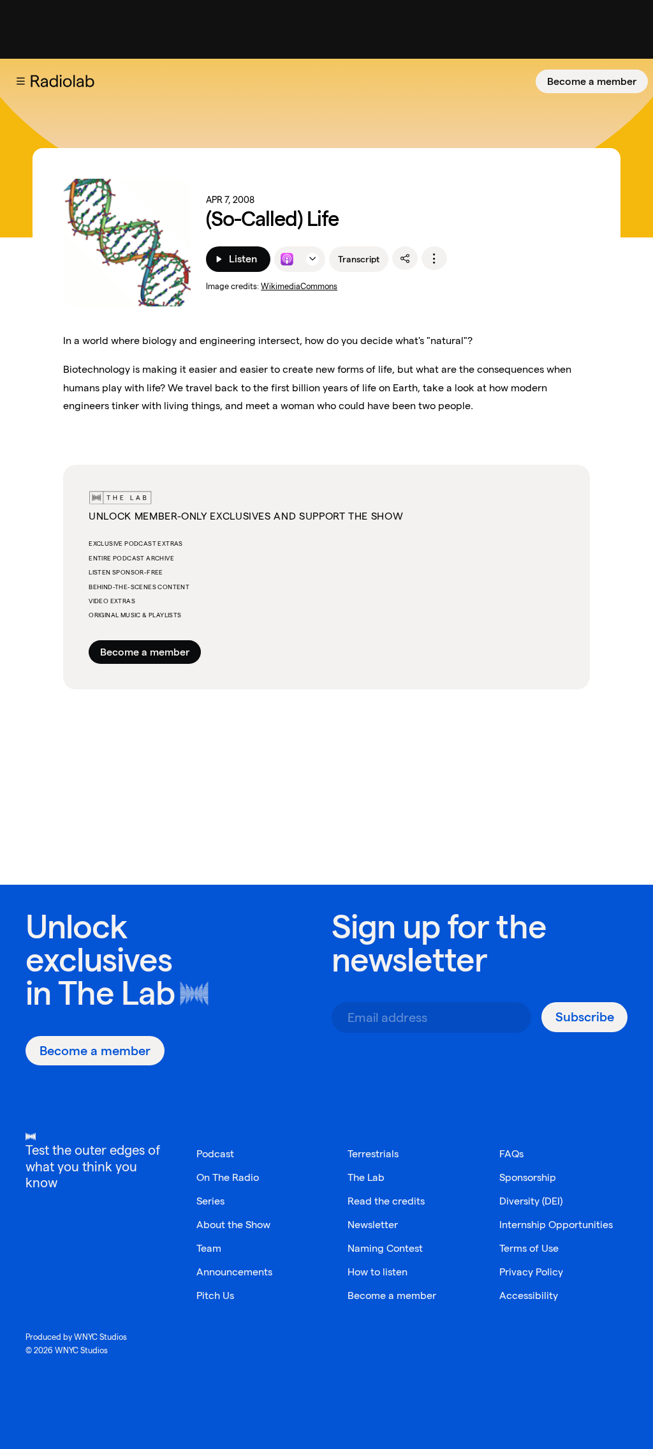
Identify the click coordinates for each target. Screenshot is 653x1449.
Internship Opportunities (556, 1224)
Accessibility (528, 1295)
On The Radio (227, 1177)
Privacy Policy (531, 1271)
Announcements (234, 1271)
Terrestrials (373, 1153)
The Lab (116, 993)
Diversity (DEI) (530, 1201)
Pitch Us (215, 1295)
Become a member (591, 81)
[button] (20, 81)
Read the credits (386, 1201)
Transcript (358, 259)
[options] (434, 258)
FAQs (511, 1153)
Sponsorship (527, 1177)
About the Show (233, 1224)
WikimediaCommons (299, 286)
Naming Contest (385, 1248)
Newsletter (373, 1224)
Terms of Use (529, 1248)
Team (208, 1248)
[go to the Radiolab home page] (65, 81)
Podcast (215, 1153)
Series (210, 1201)
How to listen (377, 1271)
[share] (405, 258)
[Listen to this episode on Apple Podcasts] (287, 259)
